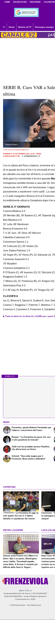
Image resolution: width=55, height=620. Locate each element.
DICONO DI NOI (20, 2)
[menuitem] (4, 27)
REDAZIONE (35, 2)
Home (7, 2)
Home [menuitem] (12, 27)
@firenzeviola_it (31, 156)
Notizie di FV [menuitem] (24, 27)
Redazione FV (11, 156)
